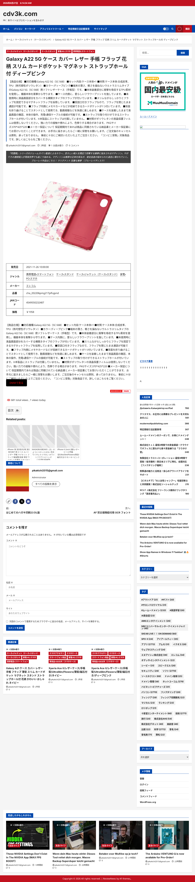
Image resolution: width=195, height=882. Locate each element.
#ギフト (167, 599)
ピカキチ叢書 (146, 361)
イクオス (179, 644)
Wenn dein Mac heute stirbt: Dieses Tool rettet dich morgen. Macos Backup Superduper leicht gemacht (164, 527)
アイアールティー (167, 639)
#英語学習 (177, 610)
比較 (145, 729)
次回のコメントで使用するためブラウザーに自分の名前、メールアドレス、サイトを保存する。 (55, 621)
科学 (160, 729)
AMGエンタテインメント (155, 621)
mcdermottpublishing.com (154, 423)
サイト (9, 608)
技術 (181, 713)
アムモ (164, 644)
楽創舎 (172, 724)
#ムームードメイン (153, 610)
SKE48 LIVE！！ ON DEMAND (158, 633)
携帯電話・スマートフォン (83, 51)
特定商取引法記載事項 (78, 28)
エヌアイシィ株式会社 (154, 655)
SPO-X (147, 639)
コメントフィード (148, 796)
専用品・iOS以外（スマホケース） (63, 661)
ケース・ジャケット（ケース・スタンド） (23, 51)
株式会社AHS (163, 718)
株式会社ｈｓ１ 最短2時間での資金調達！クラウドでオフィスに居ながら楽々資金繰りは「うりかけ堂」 (164, 448)
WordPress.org (148, 802)
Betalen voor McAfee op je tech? (156, 536)
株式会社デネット (152, 724)
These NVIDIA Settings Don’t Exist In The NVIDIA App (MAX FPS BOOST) (26, 857)
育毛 (173, 729)
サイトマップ (100, 28)
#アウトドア (149, 599)
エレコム (31, 285)
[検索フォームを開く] (172, 29)
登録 (142, 778)
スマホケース (72, 653)
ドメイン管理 (150, 681)
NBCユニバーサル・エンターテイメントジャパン (163, 627)
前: (23, 510)
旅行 (145, 718)
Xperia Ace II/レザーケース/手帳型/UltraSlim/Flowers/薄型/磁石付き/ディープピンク (110, 672)
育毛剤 (146, 734)
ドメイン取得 (173, 676)
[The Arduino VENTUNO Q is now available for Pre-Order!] (167, 835)
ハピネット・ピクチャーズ (155, 686)
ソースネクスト (151, 676)
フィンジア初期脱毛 (172, 697)
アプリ (148, 644)
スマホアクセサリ (57, 653)
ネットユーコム (173, 681)
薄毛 (160, 734)
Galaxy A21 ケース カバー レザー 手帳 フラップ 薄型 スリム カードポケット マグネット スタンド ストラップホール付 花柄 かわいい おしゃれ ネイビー (25, 675)
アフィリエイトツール (50, 28)
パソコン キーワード (24, 28)
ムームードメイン (148, 116)
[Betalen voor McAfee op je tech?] (120, 835)
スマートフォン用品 (58, 657)
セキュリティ (150, 671)
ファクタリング (170, 692)
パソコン (149, 692)
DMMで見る (16, 382)
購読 (187, 28)
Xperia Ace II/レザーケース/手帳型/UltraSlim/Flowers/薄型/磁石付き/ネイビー (68, 672)
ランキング (166, 702)
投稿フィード (146, 790)
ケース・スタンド (48, 51)
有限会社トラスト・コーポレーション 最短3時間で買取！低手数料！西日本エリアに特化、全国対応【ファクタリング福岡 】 (163, 462)
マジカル (148, 702)
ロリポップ (148, 708)
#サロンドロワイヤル (153, 605)
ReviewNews (109, 878)
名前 (9, 582)
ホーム (6, 28)
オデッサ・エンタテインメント (158, 660)
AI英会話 (148, 615)
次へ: (112, 510)
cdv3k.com (20, 13)
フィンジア (149, 697)
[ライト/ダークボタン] (166, 28)
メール (10, 595)
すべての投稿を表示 (46, 484)
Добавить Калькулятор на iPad (156, 408)
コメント (11, 540)
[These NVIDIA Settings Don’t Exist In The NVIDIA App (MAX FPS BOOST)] (28, 835)
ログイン (144, 784)
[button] (8, 501)
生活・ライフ (14, 845)
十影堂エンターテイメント (156, 713)
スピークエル (167, 665)
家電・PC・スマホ (64, 51)
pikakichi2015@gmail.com (22, 145)
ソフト (169, 671)
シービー (147, 665)
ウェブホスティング (153, 649)
